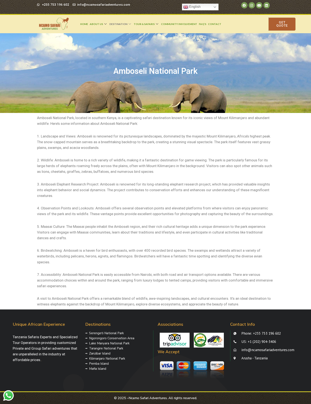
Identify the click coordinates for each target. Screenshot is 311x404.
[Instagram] (252, 5)
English (194, 6)
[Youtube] (259, 5)
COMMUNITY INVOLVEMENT (179, 24)
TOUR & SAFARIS (144, 24)
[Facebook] (244, 5)
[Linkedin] (266, 5)
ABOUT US (96, 24)
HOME (84, 24)
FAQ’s (202, 24)
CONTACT (214, 24)
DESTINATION (118, 24)
